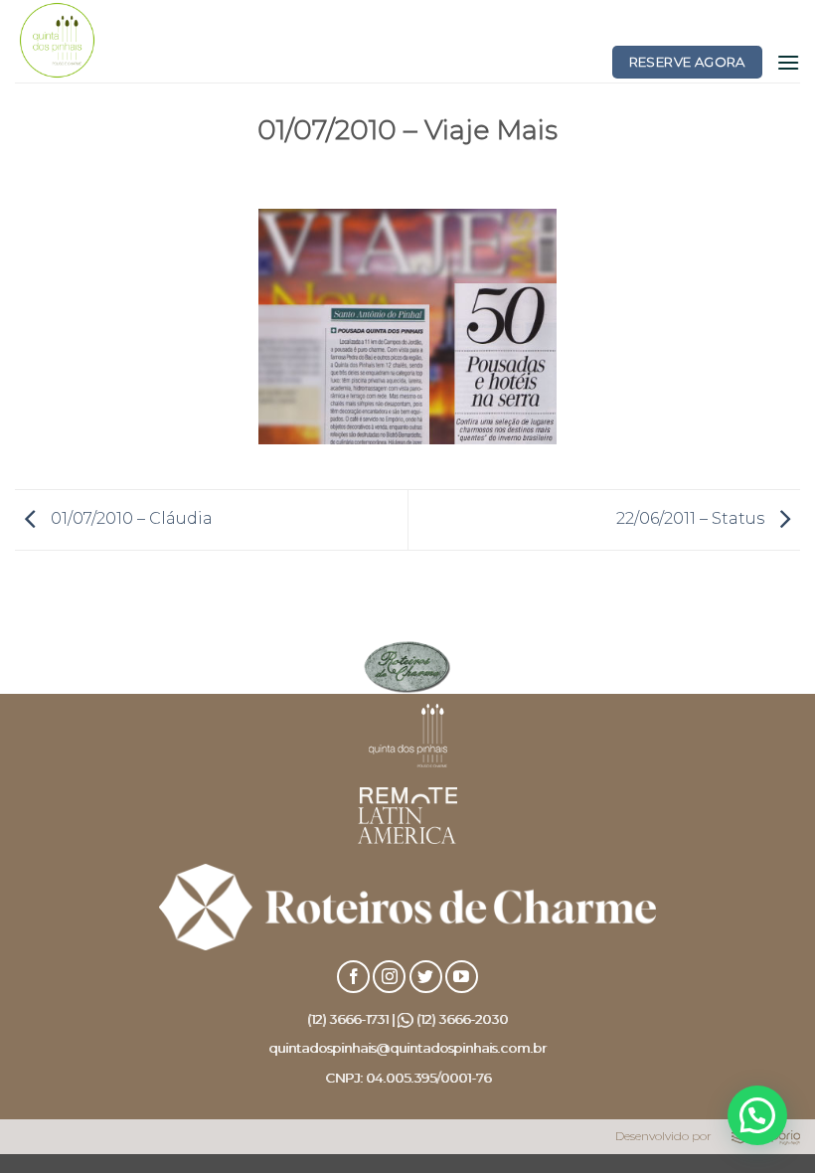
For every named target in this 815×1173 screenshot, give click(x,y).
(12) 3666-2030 (462, 1019)
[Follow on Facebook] (353, 976)
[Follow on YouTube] (461, 976)
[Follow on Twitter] (425, 976)
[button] (788, 62)
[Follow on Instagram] (389, 976)
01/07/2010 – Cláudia (130, 518)
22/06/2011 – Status (692, 518)
